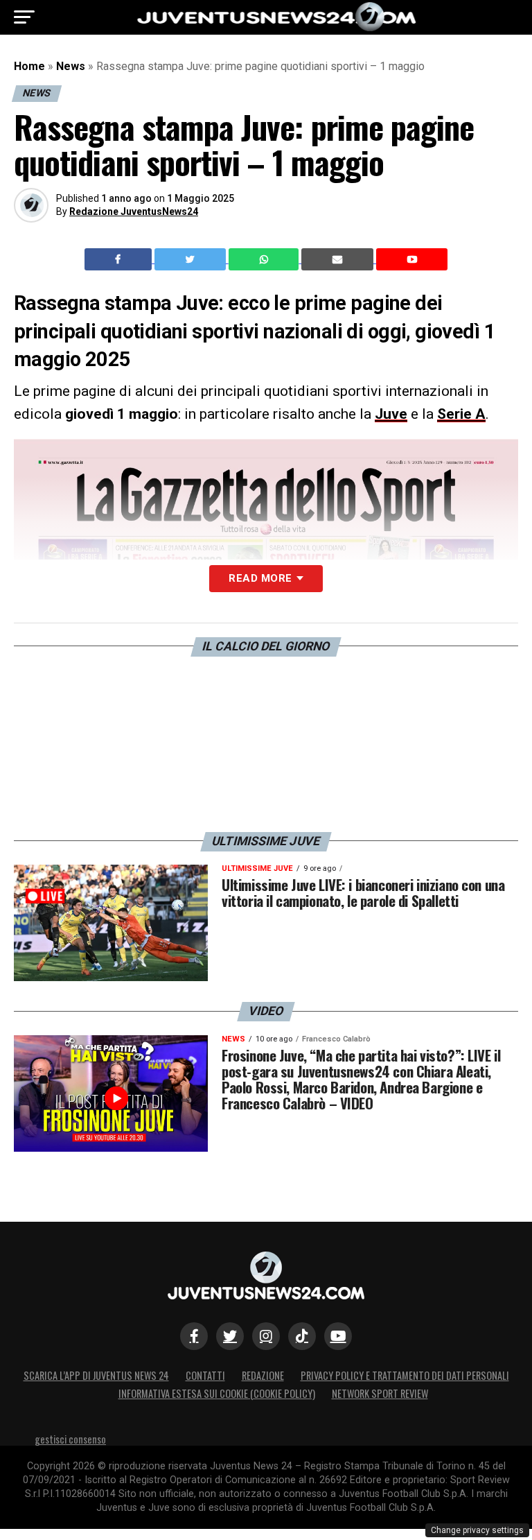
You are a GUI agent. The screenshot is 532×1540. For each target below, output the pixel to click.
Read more (260, 578)
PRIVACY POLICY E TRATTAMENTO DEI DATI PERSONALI (405, 1375)
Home (29, 66)
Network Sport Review (380, 1393)
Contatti (205, 1375)
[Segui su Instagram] (266, 1336)
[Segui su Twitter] (230, 1336)
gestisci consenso (70, 1439)
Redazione (263, 1375)
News (70, 66)
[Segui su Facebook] (194, 1336)
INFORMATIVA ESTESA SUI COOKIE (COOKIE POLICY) (216, 1393)
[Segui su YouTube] (338, 1336)
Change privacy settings (477, 1530)
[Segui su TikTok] (302, 1336)
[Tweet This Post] (191, 259)
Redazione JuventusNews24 (133, 211)
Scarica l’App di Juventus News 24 (96, 1375)
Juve (391, 414)
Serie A (461, 414)
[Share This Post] (265, 259)
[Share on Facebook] (120, 259)
